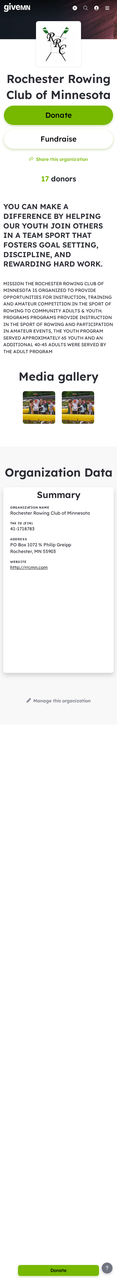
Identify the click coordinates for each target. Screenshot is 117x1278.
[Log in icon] (96, 7)
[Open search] (85, 7)
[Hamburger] (107, 7)
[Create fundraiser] (74, 7)
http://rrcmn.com (29, 567)
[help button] (107, 1268)
